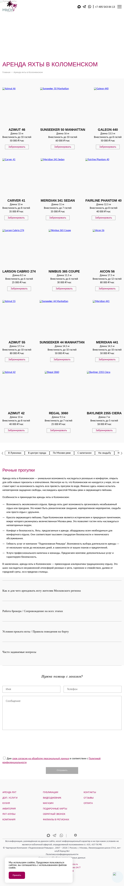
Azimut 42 (16, 413)
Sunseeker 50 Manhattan (62, 129)
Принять (17, 875)
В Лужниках (14, 453)
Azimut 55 (17, 342)
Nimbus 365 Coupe (64, 271)
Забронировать (16, 147)
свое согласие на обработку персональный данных (40, 758)
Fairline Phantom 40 (103, 200)
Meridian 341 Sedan (58, 200)
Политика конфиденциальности (62, 854)
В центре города (37, 453)
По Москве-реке (62, 453)
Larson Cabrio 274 (19, 271)
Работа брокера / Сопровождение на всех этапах (32, 611)
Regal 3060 (58, 413)
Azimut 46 (17, 129)
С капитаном (85, 453)
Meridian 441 (107, 342)
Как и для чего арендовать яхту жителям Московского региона (41, 590)
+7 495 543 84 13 (105, 7)
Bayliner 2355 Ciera (104, 413)
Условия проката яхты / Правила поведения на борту (35, 631)
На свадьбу (104, 453)
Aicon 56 (107, 271)
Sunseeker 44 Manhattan (62, 342)
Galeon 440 (108, 129)
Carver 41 (16, 200)
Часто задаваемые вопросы (19, 652)
